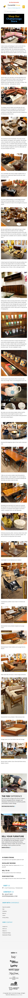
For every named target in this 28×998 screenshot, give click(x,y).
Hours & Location (6, 907)
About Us (4, 930)
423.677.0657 (9, 894)
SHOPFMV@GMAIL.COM (9, 896)
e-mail (9, 845)
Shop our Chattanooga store (14, 8)
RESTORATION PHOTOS (8, 806)
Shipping (4, 911)
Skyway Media (19, 994)
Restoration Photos (6, 935)
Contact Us (4, 926)
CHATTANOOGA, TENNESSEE (13, 888)
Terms (3, 915)
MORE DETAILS (6, 847)
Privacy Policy (5, 917)
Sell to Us (4, 928)
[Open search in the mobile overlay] (14, 11)
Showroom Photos (6, 932)
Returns (4, 913)
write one (21, 865)
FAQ (3, 909)
